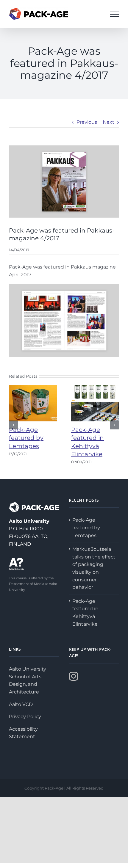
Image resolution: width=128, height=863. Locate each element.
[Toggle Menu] (114, 14)
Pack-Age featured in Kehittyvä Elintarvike (85, 612)
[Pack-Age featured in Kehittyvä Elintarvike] (95, 403)
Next (108, 122)
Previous (87, 122)
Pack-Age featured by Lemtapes (26, 437)
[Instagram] (73, 676)
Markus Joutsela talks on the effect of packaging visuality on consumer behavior (93, 568)
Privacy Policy (25, 716)
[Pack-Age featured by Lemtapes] (33, 403)
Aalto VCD (21, 704)
